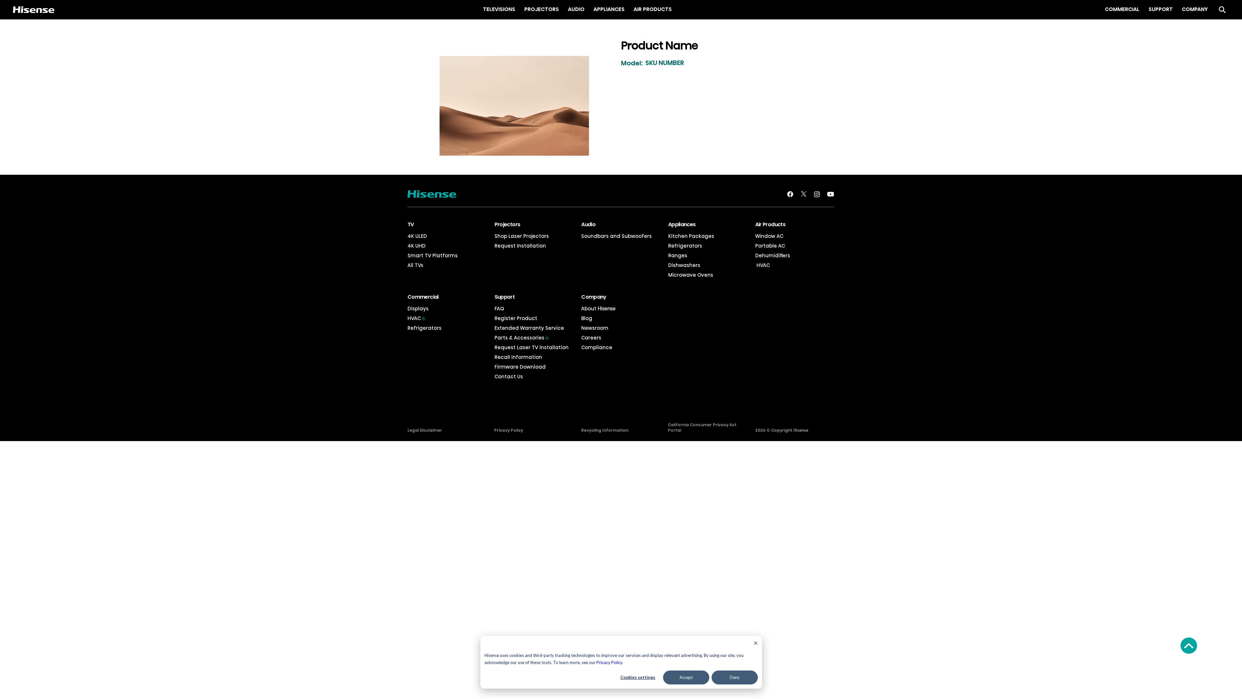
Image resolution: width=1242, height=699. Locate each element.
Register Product (516, 318)
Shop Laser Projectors (522, 236)
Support (505, 297)
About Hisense (598, 308)
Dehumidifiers (772, 255)
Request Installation (520, 245)
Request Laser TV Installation (532, 347)
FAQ (499, 308)
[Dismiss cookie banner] (756, 644)
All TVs (415, 265)
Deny (735, 677)
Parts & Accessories (522, 337)
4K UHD (417, 245)
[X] (804, 194)
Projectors (507, 224)
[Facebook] (790, 194)
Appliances (682, 224)
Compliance (596, 347)
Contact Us (509, 376)
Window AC (769, 236)
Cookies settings (637, 677)
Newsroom (594, 328)
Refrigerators (685, 245)
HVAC (762, 265)
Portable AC (770, 245)
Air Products (770, 224)
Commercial (423, 297)
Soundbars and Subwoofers (616, 236)
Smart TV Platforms (433, 255)
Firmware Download (520, 366)
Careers (591, 337)
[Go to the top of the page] (1189, 646)
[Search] (1222, 10)
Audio (588, 224)
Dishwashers (684, 265)
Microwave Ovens (690, 275)
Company (593, 297)
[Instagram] (817, 194)
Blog (586, 318)
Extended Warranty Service (529, 328)
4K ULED (417, 236)
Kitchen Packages (691, 236)
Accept (686, 677)
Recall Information (518, 357)
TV (411, 224)
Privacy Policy (609, 662)
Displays (418, 308)
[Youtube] (830, 194)
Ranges (677, 255)
